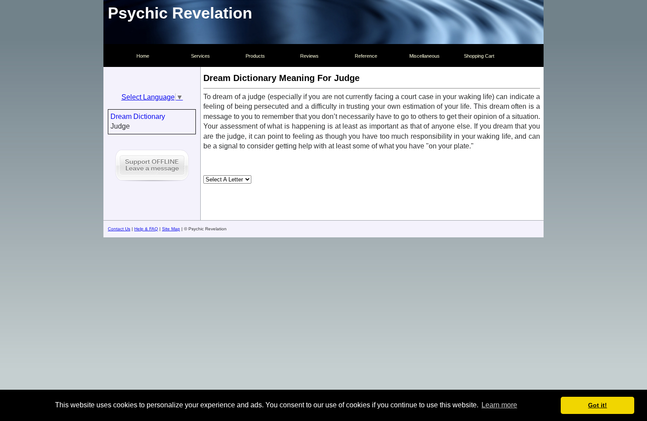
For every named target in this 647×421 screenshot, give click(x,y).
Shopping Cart (479, 56)
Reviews (309, 56)
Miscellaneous (424, 56)
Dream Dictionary (137, 116)
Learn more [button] (499, 405)
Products (255, 56)
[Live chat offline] (152, 182)
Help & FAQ (146, 228)
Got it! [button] (597, 405)
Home (142, 56)
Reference (366, 56)
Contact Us (119, 228)
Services (200, 56)
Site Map (171, 228)
